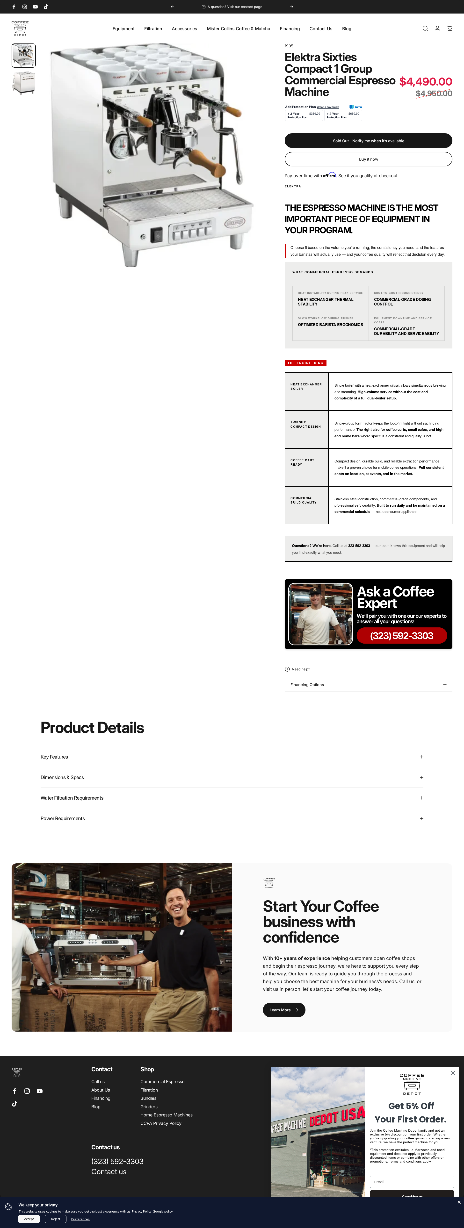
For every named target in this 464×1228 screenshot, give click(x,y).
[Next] (291, 7)
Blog (96, 1106)
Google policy (163, 1211)
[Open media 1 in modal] (151, 155)
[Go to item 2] (24, 83)
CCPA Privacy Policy (160, 1123)
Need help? (301, 669)
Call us (98, 1081)
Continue (412, 1197)
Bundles (148, 1098)
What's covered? (328, 107)
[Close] (459, 1202)
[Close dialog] (453, 1073)
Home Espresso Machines (166, 1114)
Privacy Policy (142, 1211)
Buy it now (368, 159)
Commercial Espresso (162, 1081)
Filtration (149, 1090)
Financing (100, 1098)
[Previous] (172, 7)
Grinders (149, 1106)
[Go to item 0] (24, 55)
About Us (100, 1090)
